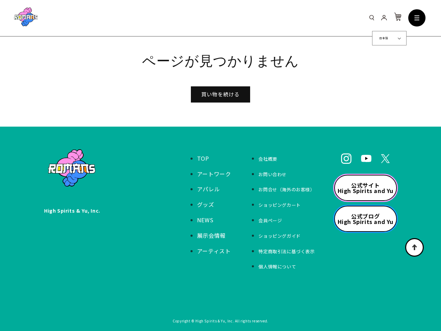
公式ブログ (365, 219)
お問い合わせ (272, 174)
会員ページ (270, 220)
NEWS (205, 220)
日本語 (383, 38)
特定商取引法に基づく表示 (286, 251)
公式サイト (365, 188)
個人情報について (277, 266)
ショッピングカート (279, 205)
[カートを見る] (397, 18)
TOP (203, 158)
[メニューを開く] (416, 17)
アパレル (208, 189)
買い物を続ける (220, 94)
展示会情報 (211, 235)
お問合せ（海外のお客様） (286, 189)
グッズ (205, 204)
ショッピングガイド (279, 236)
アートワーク (214, 174)
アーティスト (214, 251)
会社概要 (267, 159)
